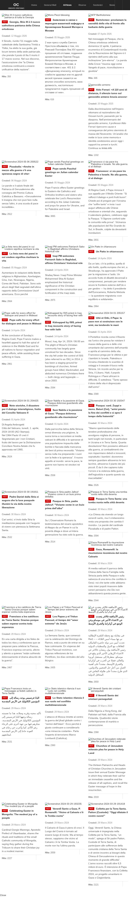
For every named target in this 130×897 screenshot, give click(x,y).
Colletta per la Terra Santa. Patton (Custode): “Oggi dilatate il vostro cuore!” (108, 812)
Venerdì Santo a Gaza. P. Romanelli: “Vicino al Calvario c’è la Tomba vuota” (64, 812)
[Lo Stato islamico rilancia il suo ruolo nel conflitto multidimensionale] (64, 690)
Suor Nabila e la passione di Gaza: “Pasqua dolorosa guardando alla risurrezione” (63, 413)
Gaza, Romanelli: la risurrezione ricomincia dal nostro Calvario (107, 553)
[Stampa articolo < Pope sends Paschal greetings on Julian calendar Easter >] (79, 179)
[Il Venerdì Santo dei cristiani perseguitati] (108, 689)
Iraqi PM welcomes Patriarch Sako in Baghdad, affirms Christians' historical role (64, 259)
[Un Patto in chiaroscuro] (108, 246)
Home (34, 5)
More (38, 75)
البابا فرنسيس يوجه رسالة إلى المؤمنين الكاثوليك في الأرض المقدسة (20, 699)
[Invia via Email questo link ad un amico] (39, 32)
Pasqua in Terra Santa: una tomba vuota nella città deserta (107, 500)
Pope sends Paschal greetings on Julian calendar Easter (61, 172)
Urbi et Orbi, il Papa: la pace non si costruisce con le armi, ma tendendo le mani (105, 321)
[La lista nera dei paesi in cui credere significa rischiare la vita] (21, 247)
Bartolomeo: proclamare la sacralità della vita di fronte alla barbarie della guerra (107, 23)
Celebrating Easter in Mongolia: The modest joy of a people (19, 814)
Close (3, 895)
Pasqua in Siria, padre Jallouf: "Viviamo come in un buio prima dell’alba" (64, 505)
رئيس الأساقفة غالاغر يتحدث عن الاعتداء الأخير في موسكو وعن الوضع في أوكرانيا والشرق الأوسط (106, 620)
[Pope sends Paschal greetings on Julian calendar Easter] (64, 162)
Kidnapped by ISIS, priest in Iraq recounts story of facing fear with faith (63, 326)
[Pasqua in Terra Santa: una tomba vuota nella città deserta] (108, 493)
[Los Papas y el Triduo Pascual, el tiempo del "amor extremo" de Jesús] (64, 609)
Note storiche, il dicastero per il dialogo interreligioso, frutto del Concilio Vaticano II (21, 409)
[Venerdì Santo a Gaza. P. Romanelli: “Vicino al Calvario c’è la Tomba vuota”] (64, 804)
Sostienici (98, 5)
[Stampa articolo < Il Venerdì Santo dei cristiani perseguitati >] (122, 702)
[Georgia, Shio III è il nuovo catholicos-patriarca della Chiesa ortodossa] (21, 16)
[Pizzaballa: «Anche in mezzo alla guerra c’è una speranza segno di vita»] (21, 161)
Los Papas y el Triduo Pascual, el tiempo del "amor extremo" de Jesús (61, 620)
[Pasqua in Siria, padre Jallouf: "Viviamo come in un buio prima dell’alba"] (64, 494)
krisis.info (107, 148)
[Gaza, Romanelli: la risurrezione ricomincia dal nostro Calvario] (108, 543)
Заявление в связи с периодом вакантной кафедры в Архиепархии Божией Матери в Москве (64, 25)
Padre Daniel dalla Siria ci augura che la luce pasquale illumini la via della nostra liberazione (20, 502)
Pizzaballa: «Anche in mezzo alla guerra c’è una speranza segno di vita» (18, 170)
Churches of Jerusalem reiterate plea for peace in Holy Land (106, 749)
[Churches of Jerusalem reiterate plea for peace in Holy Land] (108, 740)
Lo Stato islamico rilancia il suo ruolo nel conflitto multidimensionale (64, 701)
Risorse (82, 5)
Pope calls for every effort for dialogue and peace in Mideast (21, 322)
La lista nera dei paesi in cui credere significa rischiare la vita (20, 257)
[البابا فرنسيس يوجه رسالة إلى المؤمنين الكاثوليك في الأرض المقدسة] (21, 690)
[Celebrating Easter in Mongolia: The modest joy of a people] (21, 805)
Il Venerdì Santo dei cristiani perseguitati (103, 697)
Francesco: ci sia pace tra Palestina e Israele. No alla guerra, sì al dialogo (107, 175)
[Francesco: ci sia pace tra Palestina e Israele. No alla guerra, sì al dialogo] (108, 164)
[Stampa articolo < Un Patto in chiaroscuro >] (122, 254)
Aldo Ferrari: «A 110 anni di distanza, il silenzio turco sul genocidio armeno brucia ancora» (107, 93)
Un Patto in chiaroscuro (109, 251)
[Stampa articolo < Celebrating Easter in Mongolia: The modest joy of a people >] (36, 821)
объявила (61, 46)
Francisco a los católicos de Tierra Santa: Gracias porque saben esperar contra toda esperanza (20, 622)
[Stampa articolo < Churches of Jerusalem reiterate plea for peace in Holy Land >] (122, 756)
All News (67, 5)
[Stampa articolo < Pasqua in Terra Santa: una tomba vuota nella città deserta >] (122, 505)
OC (16, 5)
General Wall (50, 5)
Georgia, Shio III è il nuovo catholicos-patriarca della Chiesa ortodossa (21, 25)
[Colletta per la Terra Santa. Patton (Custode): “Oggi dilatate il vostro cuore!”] (108, 804)
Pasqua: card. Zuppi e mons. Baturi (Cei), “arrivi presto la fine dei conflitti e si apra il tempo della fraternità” (107, 411)
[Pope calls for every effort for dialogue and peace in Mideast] (21, 314)
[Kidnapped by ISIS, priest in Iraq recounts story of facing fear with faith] (64, 315)
